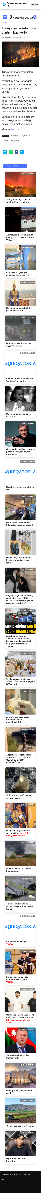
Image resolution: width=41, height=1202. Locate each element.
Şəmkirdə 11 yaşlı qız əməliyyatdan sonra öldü (18, 274)
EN (6, 23)
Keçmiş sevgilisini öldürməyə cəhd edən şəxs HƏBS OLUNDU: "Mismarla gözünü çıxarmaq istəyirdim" (20, 599)
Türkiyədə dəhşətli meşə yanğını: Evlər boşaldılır (18, 201)
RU (3, 23)
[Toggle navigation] (5, 17)
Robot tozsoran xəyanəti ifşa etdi (20, 488)
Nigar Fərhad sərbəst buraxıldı (16, 1160)
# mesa (5, 140)
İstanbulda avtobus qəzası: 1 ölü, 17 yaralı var (20, 344)
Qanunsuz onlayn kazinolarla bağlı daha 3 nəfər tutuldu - (20, 1018)
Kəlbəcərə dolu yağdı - (17, 943)
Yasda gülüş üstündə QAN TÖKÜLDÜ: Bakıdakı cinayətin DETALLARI (20, 682)
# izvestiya (15, 140)
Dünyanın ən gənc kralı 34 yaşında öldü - (19, 833)
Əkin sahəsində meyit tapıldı (20, 1126)
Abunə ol (34, 4)
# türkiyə (14, 136)
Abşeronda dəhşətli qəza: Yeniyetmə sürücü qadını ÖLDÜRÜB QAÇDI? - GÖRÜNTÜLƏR (18, 758)
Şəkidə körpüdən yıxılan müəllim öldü (17, 1056)
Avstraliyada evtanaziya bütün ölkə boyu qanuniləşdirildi (17, 720)
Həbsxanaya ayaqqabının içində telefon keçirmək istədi (18, 560)
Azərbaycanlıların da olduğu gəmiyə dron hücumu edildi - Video (20, 237)
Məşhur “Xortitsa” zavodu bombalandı (18, 870)
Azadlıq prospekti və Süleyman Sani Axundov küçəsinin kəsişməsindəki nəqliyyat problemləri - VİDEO (18, 641)
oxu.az (15, 129)
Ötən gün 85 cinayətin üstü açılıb (19, 1092)
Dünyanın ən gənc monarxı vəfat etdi (19, 415)
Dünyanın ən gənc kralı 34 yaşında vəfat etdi (19, 309)
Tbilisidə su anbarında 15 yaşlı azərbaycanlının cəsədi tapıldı (19, 906)
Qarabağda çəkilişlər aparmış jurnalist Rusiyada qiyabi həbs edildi (20, 452)
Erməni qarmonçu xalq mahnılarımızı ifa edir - (17, 979)
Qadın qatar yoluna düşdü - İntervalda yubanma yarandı (19, 523)
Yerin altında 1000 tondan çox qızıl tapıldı (19, 796)
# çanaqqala (26, 136)
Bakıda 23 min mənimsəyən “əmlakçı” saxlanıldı (19, 380)
